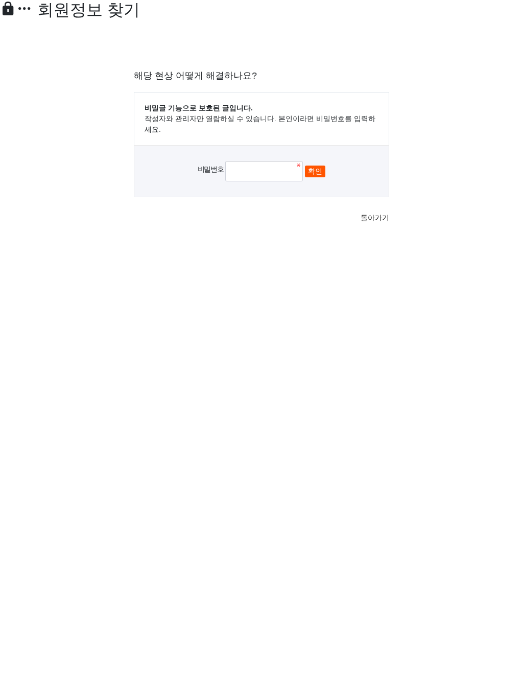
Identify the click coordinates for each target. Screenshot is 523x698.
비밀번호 (210, 169)
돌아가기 (375, 218)
